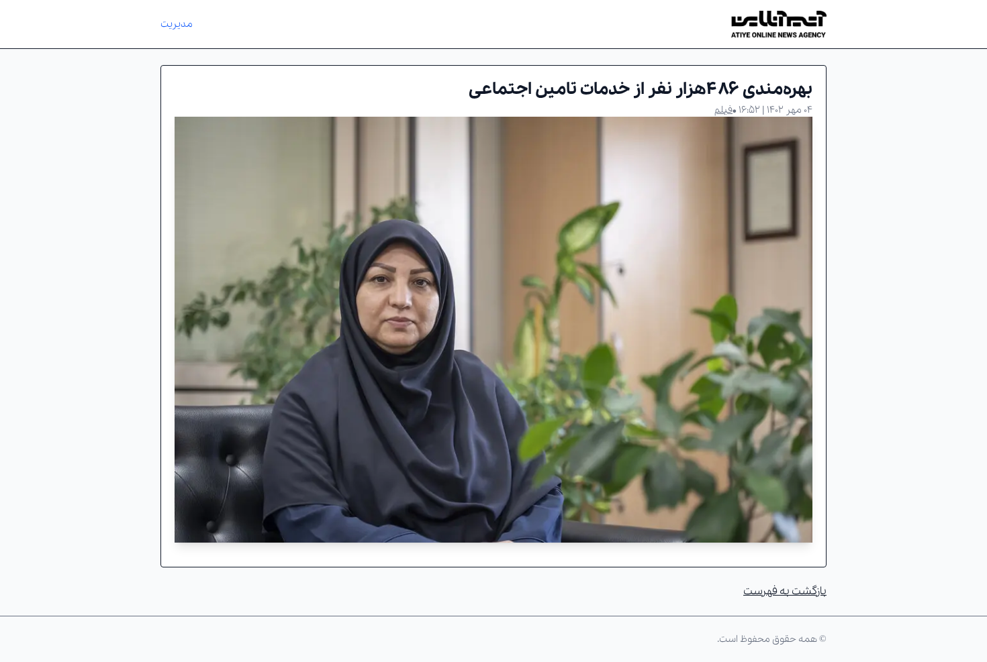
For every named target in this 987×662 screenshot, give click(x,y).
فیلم (723, 110)
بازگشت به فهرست (785, 591)
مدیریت (176, 24)
